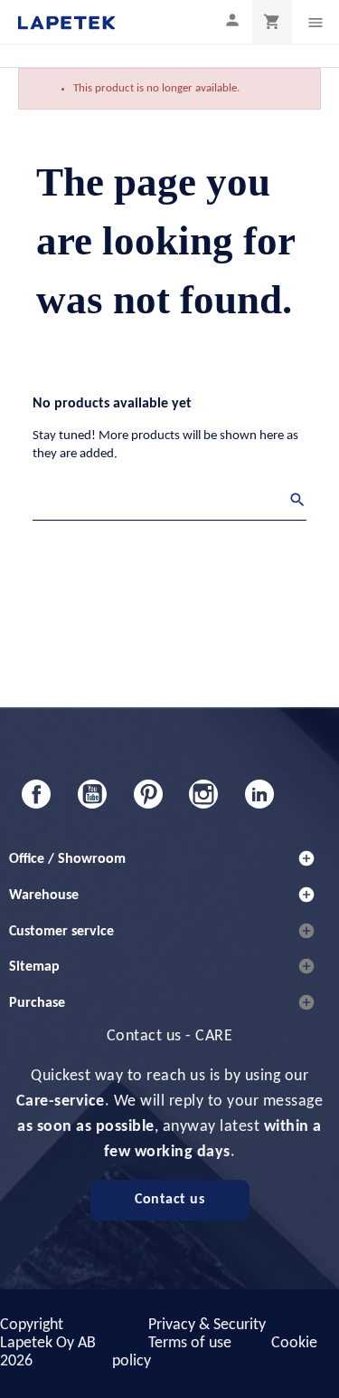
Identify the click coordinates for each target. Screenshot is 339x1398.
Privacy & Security (207, 1325)
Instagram (203, 794)
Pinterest (148, 794)
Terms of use (189, 1343)
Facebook (36, 794)
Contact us (169, 1199)
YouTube (92, 794)
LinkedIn (259, 794)
